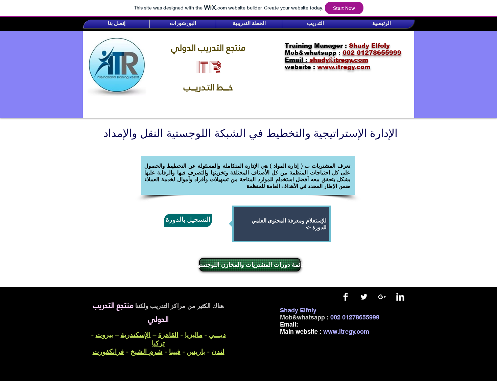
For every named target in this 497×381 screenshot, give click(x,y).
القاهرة (168, 334)
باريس (196, 351)
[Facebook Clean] (345, 297)
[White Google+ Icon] (382, 297)
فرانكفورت (108, 351)
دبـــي (217, 334)
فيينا (175, 351)
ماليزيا (194, 334)
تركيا (158, 343)
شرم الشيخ (147, 351)
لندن (218, 351)
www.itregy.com (346, 331)
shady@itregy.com (332, 324)
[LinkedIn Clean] (400, 297)
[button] (116, 24)
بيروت (104, 334)
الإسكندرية (136, 334)
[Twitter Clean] (364, 297)
